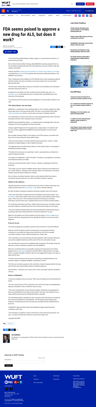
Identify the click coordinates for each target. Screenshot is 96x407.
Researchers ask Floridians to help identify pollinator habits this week (80, 50)
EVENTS (50, 15)
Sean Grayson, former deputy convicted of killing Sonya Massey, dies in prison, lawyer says (81, 128)
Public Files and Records (78, 378)
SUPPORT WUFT (67, 15)
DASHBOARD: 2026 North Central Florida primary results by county (81, 44)
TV (17, 15)
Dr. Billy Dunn (21, 251)
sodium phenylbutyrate (15, 113)
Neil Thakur (11, 196)
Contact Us (36, 379)
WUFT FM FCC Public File (79, 381)
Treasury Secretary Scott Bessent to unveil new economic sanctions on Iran (81, 97)
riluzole (56, 215)
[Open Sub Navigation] (5, 15)
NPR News (10, 323)
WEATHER (10, 15)
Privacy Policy (76, 375)
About (35, 375)
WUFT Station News (38, 382)
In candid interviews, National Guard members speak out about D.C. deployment (80, 120)
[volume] (8, 11)
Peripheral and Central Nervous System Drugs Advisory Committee (39, 71)
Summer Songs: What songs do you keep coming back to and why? (81, 37)
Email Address (8, 359)
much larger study (30, 187)
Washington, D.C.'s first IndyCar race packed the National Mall (80, 112)
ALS (58, 58)
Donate (90, 4)
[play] (3, 11)
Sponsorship (56, 379)
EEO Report (76, 386)
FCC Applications (77, 387)
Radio (33, 15)
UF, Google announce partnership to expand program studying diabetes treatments (80, 58)
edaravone (48, 215)
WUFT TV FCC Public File (78, 382)
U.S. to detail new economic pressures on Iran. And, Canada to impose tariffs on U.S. (81, 105)
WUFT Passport (25, 15)
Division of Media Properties (17, 403)
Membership (56, 375)
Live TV (81, 4)
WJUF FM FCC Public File (78, 384)
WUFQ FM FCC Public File (79, 385)
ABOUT (58, 15)
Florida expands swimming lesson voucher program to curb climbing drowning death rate (79, 29)
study (20, 73)
